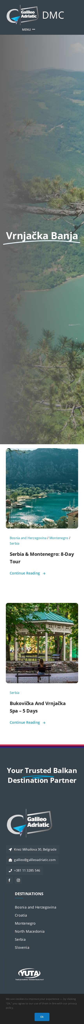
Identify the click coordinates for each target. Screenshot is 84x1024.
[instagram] (18, 880)
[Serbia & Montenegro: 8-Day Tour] (42, 451)
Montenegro (58, 538)
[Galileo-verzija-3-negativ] (22, 6)
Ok (42, 1017)
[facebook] (9, 880)
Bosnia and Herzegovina (28, 538)
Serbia (14, 543)
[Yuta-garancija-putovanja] (29, 959)
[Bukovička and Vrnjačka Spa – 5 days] (42, 606)
